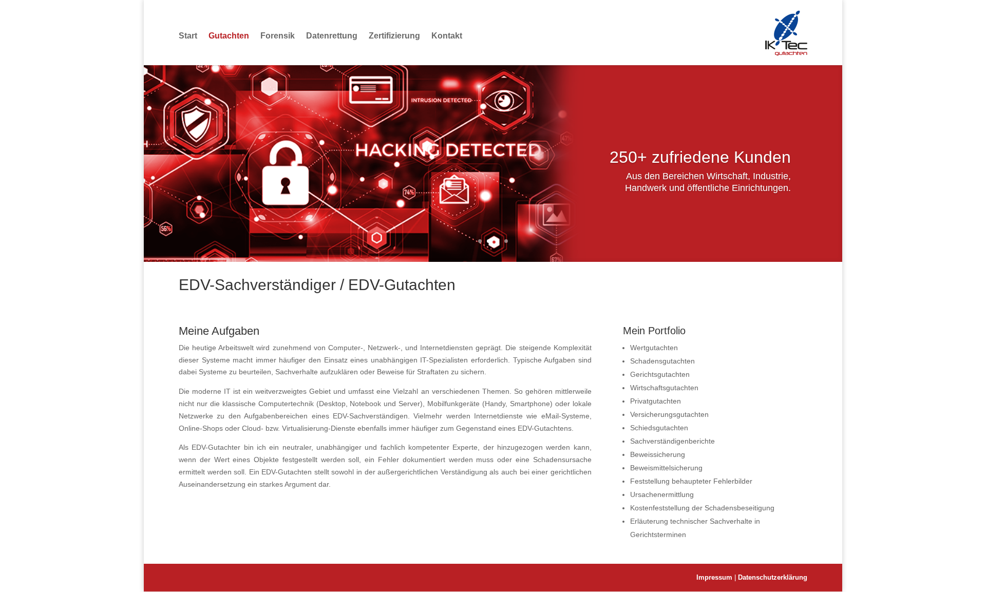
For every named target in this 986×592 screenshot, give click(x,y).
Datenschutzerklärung (772, 577)
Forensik (277, 35)
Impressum (715, 577)
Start (188, 35)
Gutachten (228, 35)
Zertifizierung (394, 35)
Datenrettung (331, 35)
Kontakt (446, 35)
